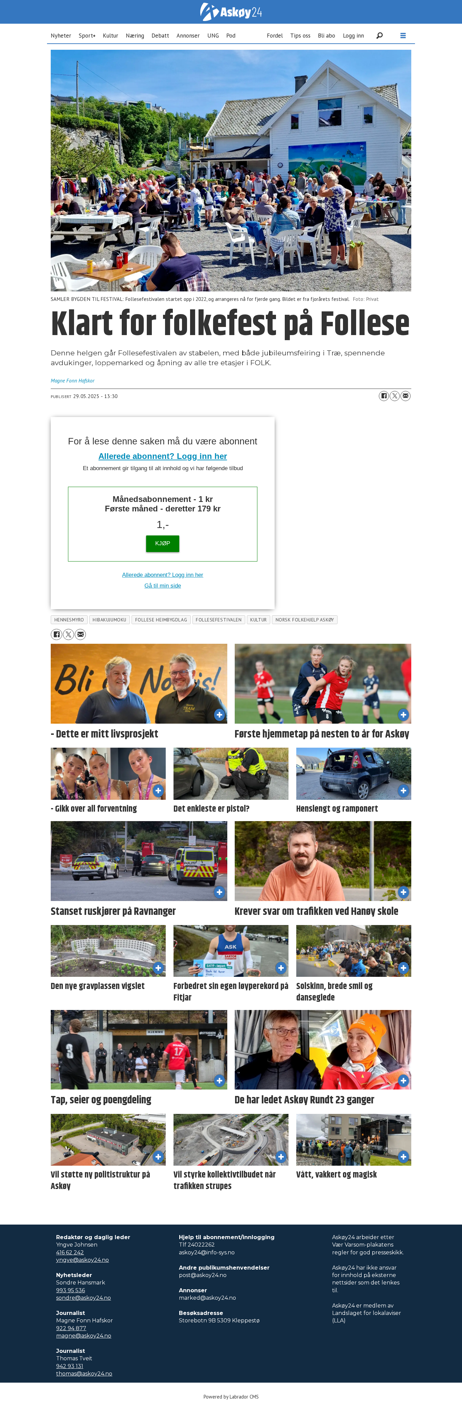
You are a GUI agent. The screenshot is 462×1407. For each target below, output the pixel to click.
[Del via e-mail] (405, 396)
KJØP (162, 543)
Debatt (160, 35)
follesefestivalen (218, 620)
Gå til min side (162, 585)
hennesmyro (69, 620)
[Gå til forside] (231, 12)
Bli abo (326, 35)
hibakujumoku (109, 620)
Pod (230, 35)
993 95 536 (70, 1290)
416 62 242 (70, 1252)
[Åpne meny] (403, 35)
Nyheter (61, 35)
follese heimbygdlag (161, 620)
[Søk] (379, 35)
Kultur (110, 35)
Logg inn (353, 35)
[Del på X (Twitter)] (395, 396)
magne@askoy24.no (83, 1336)
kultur (258, 620)
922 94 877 (71, 1328)
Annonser (188, 35)
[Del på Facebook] (384, 396)
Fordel (275, 35)
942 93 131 (69, 1366)
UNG (213, 35)
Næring (135, 35)
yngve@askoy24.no (82, 1260)
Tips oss (300, 35)
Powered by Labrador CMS (231, 1396)
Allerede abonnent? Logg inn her (162, 456)
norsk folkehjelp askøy (305, 620)
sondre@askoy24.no (83, 1298)
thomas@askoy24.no (84, 1373)
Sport (86, 35)
